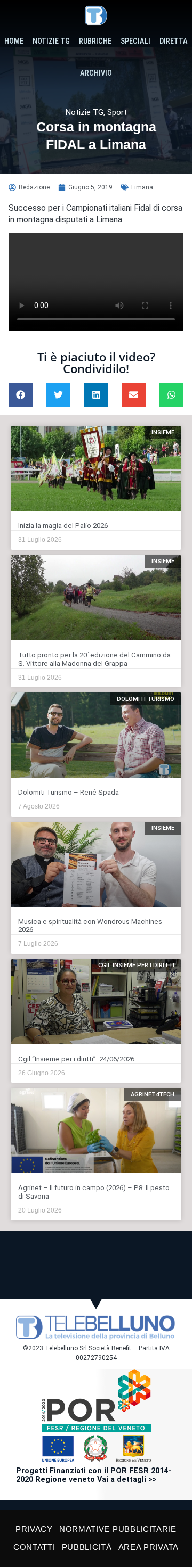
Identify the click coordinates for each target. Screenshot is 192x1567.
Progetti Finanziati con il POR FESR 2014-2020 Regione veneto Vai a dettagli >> (93, 1475)
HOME (13, 41)
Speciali (135, 41)
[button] (21, 395)
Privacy (34, 1528)
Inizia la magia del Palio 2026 (63, 526)
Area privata (148, 1547)
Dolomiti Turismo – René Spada (68, 792)
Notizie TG (51, 41)
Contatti (34, 1547)
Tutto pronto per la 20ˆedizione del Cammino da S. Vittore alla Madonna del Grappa (94, 659)
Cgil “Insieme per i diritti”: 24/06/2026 (76, 1059)
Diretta (173, 41)
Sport (117, 112)
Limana (142, 187)
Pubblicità (87, 1547)
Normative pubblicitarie (118, 1528)
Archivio (96, 73)
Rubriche (95, 41)
